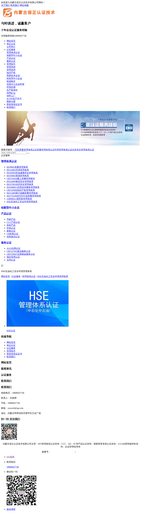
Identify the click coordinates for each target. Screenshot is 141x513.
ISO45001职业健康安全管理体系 (22, 173)
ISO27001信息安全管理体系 (20, 184)
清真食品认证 (13, 236)
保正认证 (11, 44)
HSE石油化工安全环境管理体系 (22, 201)
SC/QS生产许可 (14, 98)
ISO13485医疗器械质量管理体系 (22, 193)
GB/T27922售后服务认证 (18, 251)
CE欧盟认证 (12, 234)
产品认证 (11, 58)
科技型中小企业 (14, 78)
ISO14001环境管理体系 (18, 170)
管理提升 (11, 64)
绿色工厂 (11, 96)
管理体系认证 (13, 52)
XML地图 (94, 452)
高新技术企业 (13, 75)
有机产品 (11, 225)
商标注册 (11, 101)
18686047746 (13, 467)
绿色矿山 (11, 93)
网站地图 (24, 5)
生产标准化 (12, 90)
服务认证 (11, 61)
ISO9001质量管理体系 (17, 167)
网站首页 (11, 41)
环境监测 (11, 87)
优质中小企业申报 (15, 84)
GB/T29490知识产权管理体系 (21, 190)
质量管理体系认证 (46, 150)
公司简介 (11, 46)
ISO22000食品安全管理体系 (20, 181)
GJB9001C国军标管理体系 (19, 199)
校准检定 (11, 81)
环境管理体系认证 (63, 150)
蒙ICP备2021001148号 (61, 452)
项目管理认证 (13, 257)
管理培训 (11, 67)
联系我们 (14, 5)
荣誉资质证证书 (14, 104)
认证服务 (11, 49)
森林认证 (11, 231)
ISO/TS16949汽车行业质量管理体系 (24, 196)
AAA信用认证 (13, 248)
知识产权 (11, 72)
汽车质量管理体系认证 (26, 150)
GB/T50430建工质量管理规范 (21, 178)
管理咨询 (11, 70)
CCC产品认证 (13, 222)
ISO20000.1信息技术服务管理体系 (23, 187)
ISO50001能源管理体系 (18, 175)
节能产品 (11, 219)
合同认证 (11, 260)
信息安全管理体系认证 (83, 150)
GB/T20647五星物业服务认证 (21, 254)
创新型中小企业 (14, 55)
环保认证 (11, 228)
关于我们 (5, 5)
